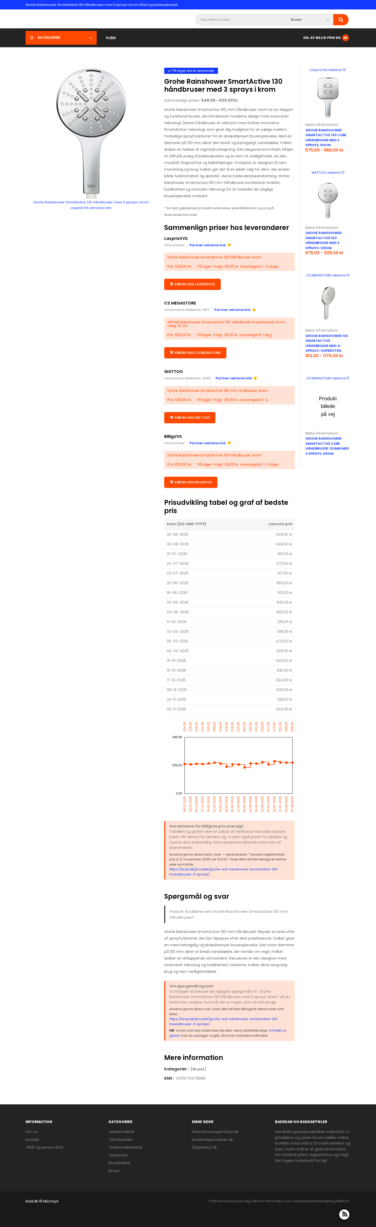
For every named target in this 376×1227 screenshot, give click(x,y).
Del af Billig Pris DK (322, 37)
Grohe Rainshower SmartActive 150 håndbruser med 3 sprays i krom (323, 240)
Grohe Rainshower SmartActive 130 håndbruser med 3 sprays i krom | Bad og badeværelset (102, 4)
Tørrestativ (118, 1155)
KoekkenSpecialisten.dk (212, 1139)
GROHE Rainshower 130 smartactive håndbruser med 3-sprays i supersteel (326, 343)
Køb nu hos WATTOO (192, 417)
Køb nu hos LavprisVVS (195, 284)
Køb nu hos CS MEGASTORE (198, 352)
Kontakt (32, 1139)
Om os (32, 1131)
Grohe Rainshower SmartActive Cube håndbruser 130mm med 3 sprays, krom (327, 446)
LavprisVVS (176, 238)
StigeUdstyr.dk (204, 1147)
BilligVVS (173, 436)
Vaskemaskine (121, 1131)
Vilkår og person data (44, 1147)
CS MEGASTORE (180, 303)
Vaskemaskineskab (125, 1147)
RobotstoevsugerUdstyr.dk (215, 1131)
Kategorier (49, 37)
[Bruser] (198, 1069)
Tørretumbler (120, 1139)
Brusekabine (119, 1162)
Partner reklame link (208, 245)
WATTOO (173, 372)
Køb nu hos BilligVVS (193, 482)
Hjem (111, 37)
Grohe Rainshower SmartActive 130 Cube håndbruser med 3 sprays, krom (325, 138)
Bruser (114, 1170)
